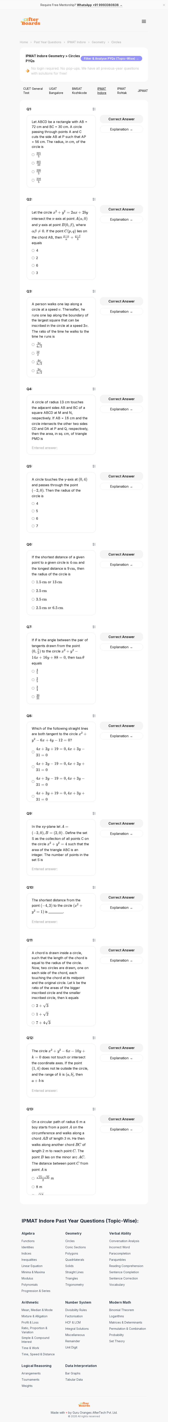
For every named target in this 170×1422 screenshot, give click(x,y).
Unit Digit (71, 1347)
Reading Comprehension (126, 1266)
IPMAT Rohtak (122, 91)
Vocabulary (117, 1284)
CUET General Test (33, 91)
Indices (26, 1253)
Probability (116, 1335)
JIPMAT (143, 90)
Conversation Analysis (124, 1241)
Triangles (71, 1278)
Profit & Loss (30, 1322)
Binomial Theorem (121, 1310)
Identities (28, 1247)
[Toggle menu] (144, 21)
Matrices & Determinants (125, 1322)
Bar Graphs (72, 1373)
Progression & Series (36, 1291)
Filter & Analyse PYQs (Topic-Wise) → (111, 58)
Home (24, 42)
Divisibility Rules (76, 1310)
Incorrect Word (119, 1247)
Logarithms (116, 1316)
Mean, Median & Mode (37, 1310)
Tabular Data (74, 1379)
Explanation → (121, 129)
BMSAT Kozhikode (79, 91)
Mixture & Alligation (34, 1316)
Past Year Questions (47, 42)
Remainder (72, 1341)
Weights (27, 1386)
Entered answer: (44, 448)
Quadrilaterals (74, 1259)
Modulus (27, 1278)
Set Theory (117, 1341)
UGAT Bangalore (56, 91)
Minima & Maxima (33, 1272)
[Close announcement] (164, 4)
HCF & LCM (73, 1322)
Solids (69, 1266)
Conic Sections (75, 1247)
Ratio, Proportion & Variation (34, 1330)
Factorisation (74, 1316)
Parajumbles (117, 1259)
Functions (28, 1241)
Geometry (98, 42)
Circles (70, 1241)
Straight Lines (74, 1272)
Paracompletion (120, 1253)
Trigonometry (74, 1284)
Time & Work (30, 1348)
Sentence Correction (123, 1278)
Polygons (71, 1253)
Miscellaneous (75, 1335)
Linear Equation (32, 1266)
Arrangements (31, 1373)
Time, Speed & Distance (38, 1354)
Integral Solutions (77, 1328)
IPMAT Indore (76, 42)
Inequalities (29, 1259)
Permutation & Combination (127, 1328)
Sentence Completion (124, 1272)
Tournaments (30, 1379)
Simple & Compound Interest (35, 1340)
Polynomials (30, 1284)
